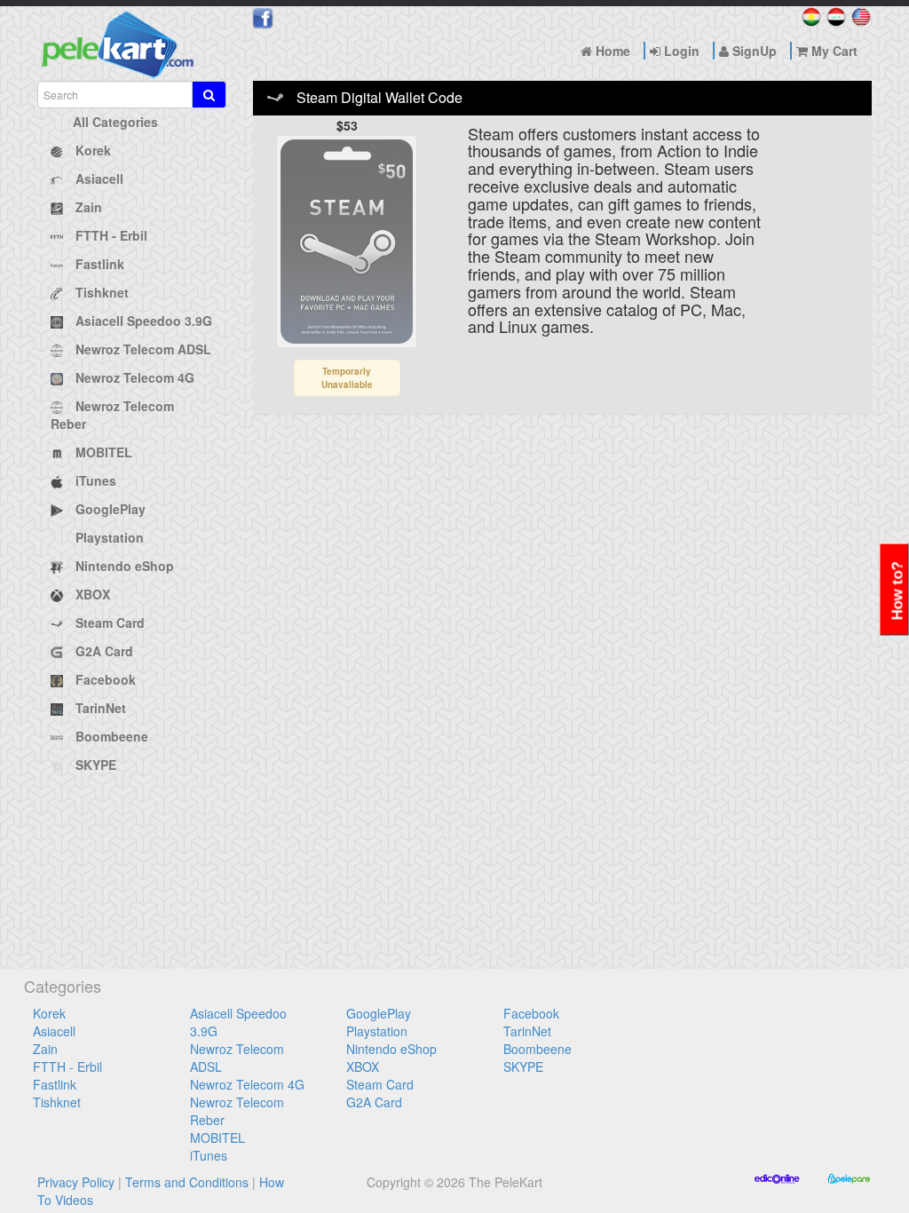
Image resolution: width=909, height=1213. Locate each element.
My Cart (833, 50)
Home (611, 50)
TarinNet (527, 1031)
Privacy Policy (76, 1182)
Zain (45, 1049)
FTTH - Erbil (67, 1066)
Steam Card (380, 1084)
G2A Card (374, 1102)
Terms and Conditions (187, 1182)
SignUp (753, 50)
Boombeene (537, 1049)
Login (680, 50)
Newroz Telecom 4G (247, 1084)
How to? (897, 591)
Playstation (376, 1031)
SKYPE (523, 1066)
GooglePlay (378, 1013)
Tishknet (57, 1102)
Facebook (531, 1013)
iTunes (208, 1155)
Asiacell (54, 1031)
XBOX (362, 1066)
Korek (49, 1013)
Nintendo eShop (391, 1049)
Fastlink (54, 1084)
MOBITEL (217, 1137)
